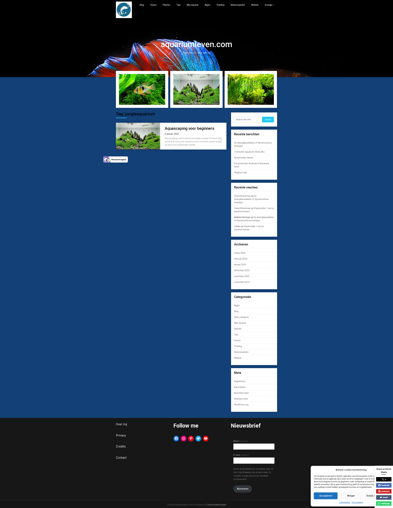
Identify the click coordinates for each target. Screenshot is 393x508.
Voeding (220, 5)
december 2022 (241, 270)
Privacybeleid (357, 502)
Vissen (153, 5)
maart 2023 (239, 253)
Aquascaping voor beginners (189, 128)
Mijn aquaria (192, 5)
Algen (207, 5)
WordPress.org (241, 404)
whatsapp (385, 503)
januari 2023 (240, 264)
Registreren (239, 381)
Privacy (121, 435)
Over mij (121, 424)
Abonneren (242, 488)
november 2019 (241, 282)
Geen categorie (241, 317)
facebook (385, 485)
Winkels (255, 5)
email (385, 497)
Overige (268, 5)
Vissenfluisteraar (242, 196)
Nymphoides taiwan (243, 157)
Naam (240, 441)
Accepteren (325, 495)
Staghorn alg (240, 172)
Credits (121, 446)
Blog (142, 5)
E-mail (241, 455)
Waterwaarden (238, 5)
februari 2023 (240, 259)
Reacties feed (241, 399)
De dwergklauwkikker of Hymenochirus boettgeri (251, 199)
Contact (121, 457)
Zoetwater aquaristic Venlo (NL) (249, 152)
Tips (178, 5)
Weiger (351, 495)
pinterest (385, 491)
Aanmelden (239, 387)
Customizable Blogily (216, 504)
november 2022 (241, 276)
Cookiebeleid (344, 502)
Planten (166, 5)
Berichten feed (241, 393)
